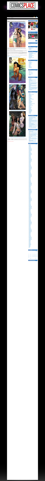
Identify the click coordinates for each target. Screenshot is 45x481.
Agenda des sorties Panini (31, 94)
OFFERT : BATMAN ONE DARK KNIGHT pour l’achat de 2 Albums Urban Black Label (33, 127)
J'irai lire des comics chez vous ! (32, 103)
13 (34, 254)
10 (30, 254)
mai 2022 (30, 171)
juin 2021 (30, 178)
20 (34, 255)
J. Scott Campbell (30, 104)
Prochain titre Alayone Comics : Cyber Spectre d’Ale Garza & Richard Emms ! (33, 139)
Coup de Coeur (30, 98)
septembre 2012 (30, 231)
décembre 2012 (30, 229)
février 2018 (30, 189)
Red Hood (30, 141)
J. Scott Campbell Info (31, 73)
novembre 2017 (30, 191)
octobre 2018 (30, 184)
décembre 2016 (30, 198)
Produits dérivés (30, 110)
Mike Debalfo (30, 84)
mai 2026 (30, 145)
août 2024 (30, 155)
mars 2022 (30, 172)
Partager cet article (9, 139)
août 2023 (30, 161)
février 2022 (30, 173)
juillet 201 (30, 245)
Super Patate (30, 134)
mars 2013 (30, 227)
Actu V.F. (29, 93)
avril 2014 (30, 219)
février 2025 (30, 152)
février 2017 (30, 197)
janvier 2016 (30, 205)
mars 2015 (30, 212)
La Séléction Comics (31, 105)
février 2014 (30, 220)
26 (33, 256)
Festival (29, 99)
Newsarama (30, 74)
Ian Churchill (30, 79)
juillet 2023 (30, 162)
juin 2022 (30, 170)
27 (34, 256)
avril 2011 (30, 242)
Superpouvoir (30, 67)
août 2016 (30, 201)
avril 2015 (30, 211)
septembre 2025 (30, 150)
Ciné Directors (30, 48)
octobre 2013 (30, 223)
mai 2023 (30, 163)
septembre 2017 (30, 192)
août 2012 (30, 232)
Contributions (30, 97)
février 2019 (30, 181)
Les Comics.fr (30, 64)
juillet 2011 (30, 240)
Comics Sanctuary (30, 62)
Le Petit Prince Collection (31, 55)
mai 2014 (30, 218)
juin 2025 (30, 151)
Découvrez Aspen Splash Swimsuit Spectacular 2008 (13, 56)
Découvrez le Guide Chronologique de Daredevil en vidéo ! (32, 118)
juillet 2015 (30, 209)
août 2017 (30, 193)
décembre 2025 (30, 148)
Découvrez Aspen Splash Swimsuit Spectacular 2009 (17, 83)
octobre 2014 (30, 215)
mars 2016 (30, 204)
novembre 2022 (30, 167)
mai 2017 (30, 195)
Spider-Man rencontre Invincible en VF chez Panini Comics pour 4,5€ (33, 123)
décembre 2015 (30, 206)
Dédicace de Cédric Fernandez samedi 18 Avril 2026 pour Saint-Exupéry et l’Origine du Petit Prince (33, 121)
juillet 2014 (30, 217)
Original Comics (30, 109)
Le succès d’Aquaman (34, 141)
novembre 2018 (30, 183)
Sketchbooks (30, 111)
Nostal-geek (30, 108)
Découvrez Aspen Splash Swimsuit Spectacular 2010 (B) (17, 137)
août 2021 (30, 177)
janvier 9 (29, 246)
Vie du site (30, 113)
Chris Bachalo (30, 78)
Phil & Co (30, 66)
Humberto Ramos (30, 101)
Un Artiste (30, 112)
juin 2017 (30, 194)
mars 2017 (30, 196)
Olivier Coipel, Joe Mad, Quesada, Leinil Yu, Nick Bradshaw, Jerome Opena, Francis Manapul (33, 86)
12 (33, 254)
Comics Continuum (31, 72)
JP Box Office (30, 49)
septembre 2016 (30, 200)
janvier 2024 (30, 158)
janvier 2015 (30, 213)
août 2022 (30, 169)
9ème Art (30, 44)
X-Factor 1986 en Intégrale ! (34, 133)
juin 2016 (30, 202)
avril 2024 (30, 156)
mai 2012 (30, 234)
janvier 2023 (30, 166)
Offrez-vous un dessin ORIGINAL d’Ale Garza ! (32, 140)
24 (30, 256)
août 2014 (30, 216)
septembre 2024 (30, 154)
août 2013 (30, 224)
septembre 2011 (30, 239)
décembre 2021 (30, 174)
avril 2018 (30, 188)
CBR (29, 71)
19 (33, 255)
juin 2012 (30, 233)
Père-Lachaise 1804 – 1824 (31, 57)
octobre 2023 (30, 160)
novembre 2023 (30, 159)
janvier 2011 (30, 244)
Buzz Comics (30, 61)
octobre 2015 (30, 207)
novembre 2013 (30, 222)
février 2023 (30, 165)
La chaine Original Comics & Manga (32, 53)
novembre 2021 (30, 175)
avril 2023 (30, 164)
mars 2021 (30, 180)
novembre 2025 (30, 149)
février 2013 (30, 228)
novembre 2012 (30, 230)
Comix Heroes (30, 63)
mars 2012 (30, 235)
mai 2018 (30, 187)
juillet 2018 (30, 186)
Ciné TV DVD (30, 96)
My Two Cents (30, 107)
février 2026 (30, 147)
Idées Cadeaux (30, 102)
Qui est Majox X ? (34, 134)
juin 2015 (30, 210)
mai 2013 (30, 226)
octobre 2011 (30, 238)
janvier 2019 (30, 182)
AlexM (29, 136)
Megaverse (30, 65)
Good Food (30, 100)
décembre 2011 (30, 237)
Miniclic (29, 133)
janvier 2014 (30, 221)
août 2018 (30, 185)
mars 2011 (30, 243)
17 (30, 255)
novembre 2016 (30, 199)
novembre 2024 (30, 153)
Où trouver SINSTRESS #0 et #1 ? (32, 124)
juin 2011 (30, 241)
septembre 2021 (30, 176)
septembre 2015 (30, 208)
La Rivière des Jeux (30, 54)
